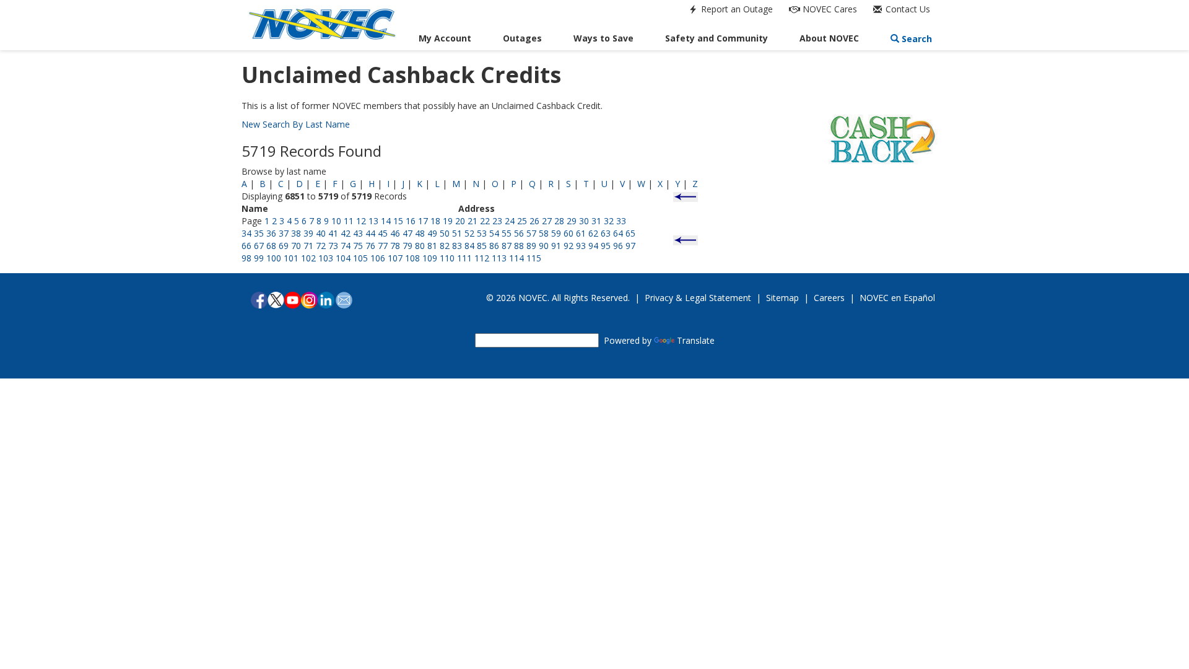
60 (568, 233)
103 (325, 258)
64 (618, 233)
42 (346, 233)
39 (308, 233)
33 (621, 221)
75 (358, 245)
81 (432, 245)
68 (271, 245)
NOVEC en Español (897, 298)
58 (544, 233)
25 (522, 221)
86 (494, 245)
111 (464, 258)
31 (596, 221)
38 (296, 233)
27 (547, 221)
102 (308, 258)
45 (383, 233)
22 (485, 221)
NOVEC (828, 9)
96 (618, 245)
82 (445, 245)
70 (296, 245)
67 (259, 245)
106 (377, 258)
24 (510, 221)
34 (246, 233)
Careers (829, 298)
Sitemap (782, 298)
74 (346, 245)
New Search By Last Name (296, 124)
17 (423, 221)
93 (581, 245)
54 (494, 233)
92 (568, 245)
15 (398, 221)
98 (246, 258)
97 (630, 245)
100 (273, 258)
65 (630, 233)
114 (516, 258)
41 (333, 233)
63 (606, 233)
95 (606, 245)
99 (259, 258)
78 (395, 245)
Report (736, 9)
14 (386, 221)
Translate (696, 340)
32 (609, 221)
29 (572, 221)
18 (435, 221)
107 (395, 258)
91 (556, 245)
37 (284, 233)
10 (336, 221)
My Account (445, 38)
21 (472, 221)
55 (507, 233)
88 (519, 245)
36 (271, 233)
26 (534, 221)
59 (556, 233)
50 (445, 233)
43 (358, 233)
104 (343, 258)
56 (519, 233)
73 (333, 245)
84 (469, 245)
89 (531, 245)
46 (395, 233)
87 (507, 245)
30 (584, 221)
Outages (522, 38)
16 (411, 221)
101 (291, 258)
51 (457, 233)
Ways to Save (603, 38)
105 (360, 258)
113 (499, 258)
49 (432, 233)
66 (246, 245)
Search (915, 39)
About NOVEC (829, 38)
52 (469, 233)
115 (533, 258)
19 (448, 221)
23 (497, 221)
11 (349, 221)
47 (407, 233)
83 (457, 245)
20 (460, 221)
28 (559, 221)
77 (383, 245)
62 (593, 233)
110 (447, 258)
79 (407, 245)
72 (321, 245)
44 (370, 233)
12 (361, 221)
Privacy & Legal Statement (698, 298)
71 (308, 245)
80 (420, 245)
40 (321, 233)
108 (412, 258)
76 (370, 245)
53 (482, 233)
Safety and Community (716, 38)
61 (581, 233)
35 (259, 233)
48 (420, 233)
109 (429, 258)
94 (593, 245)
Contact (906, 9)
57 (531, 233)
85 (482, 245)
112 (481, 258)
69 (284, 245)
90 (544, 245)
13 (373, 221)
